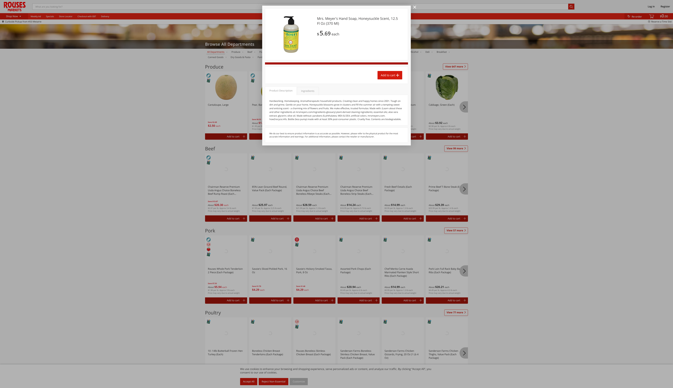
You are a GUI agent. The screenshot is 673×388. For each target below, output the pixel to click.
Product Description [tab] (281, 90)
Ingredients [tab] (307, 91)
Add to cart (388, 75)
